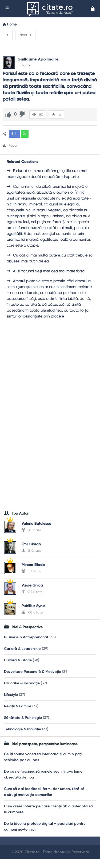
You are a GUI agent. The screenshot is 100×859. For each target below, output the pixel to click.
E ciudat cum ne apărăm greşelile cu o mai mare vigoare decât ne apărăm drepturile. (47, 173)
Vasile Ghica (32, 585)
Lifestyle (11, 695)
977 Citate (35, 592)
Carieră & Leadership (22, 649)
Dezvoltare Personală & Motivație (32, 672)
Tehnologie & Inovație (22, 729)
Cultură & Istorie (18, 660)
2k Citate (34, 530)
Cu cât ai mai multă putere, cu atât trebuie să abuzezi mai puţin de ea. (50, 258)
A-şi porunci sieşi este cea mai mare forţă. (49, 271)
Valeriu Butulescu (36, 524)
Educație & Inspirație (22, 683)
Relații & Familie (17, 706)
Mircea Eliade (33, 565)
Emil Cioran (31, 544)
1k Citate (34, 571)
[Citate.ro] (51, 8)
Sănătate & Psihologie (23, 718)
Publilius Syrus (33, 606)
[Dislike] (22, 114)
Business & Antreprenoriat (26, 637)
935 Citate (35, 612)
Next (23, 35)
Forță (26, 65)
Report (14, 145)
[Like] (8, 114)
